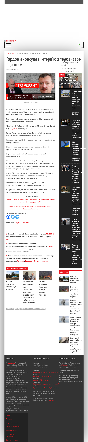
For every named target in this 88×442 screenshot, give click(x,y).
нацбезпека (34, 309)
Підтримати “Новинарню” (10, 435)
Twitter (36, 261)
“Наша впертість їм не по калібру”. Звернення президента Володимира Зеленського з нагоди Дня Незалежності (77, 229)
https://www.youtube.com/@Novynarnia (46, 388)
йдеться (15, 129)
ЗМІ (28, 309)
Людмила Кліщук (22, 223)
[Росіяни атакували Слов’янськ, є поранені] (12, 279)
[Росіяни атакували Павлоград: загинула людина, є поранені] (45, 279)
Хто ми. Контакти (11, 430)
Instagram (44, 261)
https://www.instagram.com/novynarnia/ (46, 384)
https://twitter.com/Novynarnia (42, 376)
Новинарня (11, 363)
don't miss (10, 309)
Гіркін (17, 309)
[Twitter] (13, 217)
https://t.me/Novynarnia (40, 380)
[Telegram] (17, 217)
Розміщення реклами (13, 427)
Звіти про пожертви (12, 440)
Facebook (29, 261)
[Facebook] (8, 217)
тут (7, 239)
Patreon (51, 400)
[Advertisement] (46, 22)
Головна (9, 419)
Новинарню (65, 365)
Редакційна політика (12, 423)
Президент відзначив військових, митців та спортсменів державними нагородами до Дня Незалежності (77, 129)
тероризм (42, 309)
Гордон (23, 309)
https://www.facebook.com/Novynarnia (45, 372)
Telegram (20, 261)
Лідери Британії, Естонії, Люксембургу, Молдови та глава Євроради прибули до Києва (77, 174)
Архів (8, 415)
